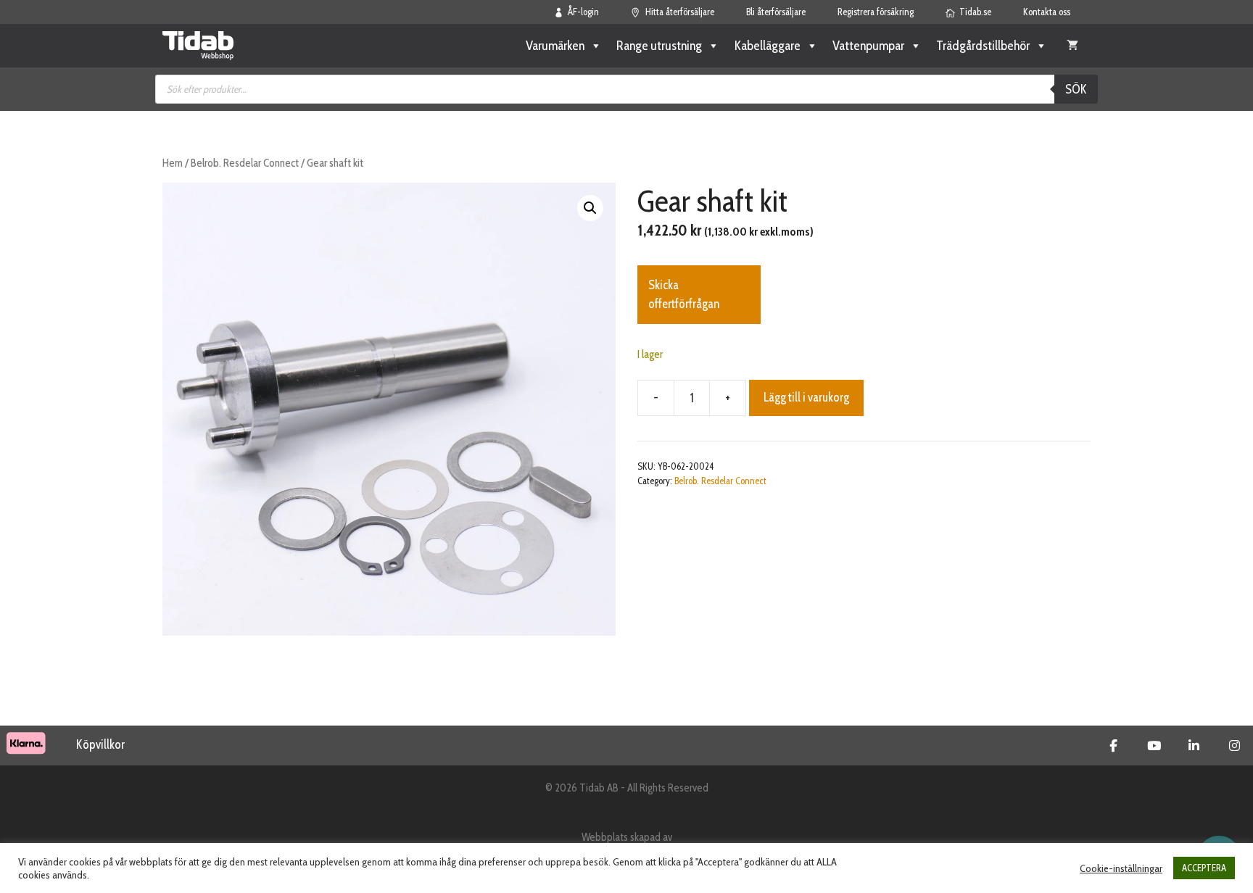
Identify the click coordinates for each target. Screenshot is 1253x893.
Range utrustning (659, 46)
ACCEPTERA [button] (1204, 867)
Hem (172, 163)
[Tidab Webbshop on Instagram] (1234, 746)
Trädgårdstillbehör (983, 46)
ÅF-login (583, 11)
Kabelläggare (767, 46)
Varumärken (555, 46)
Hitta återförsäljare (679, 11)
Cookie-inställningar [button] (1121, 868)
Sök (1076, 89)
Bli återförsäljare (776, 11)
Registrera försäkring (876, 11)
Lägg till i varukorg (806, 397)
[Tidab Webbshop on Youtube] (1154, 746)
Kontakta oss (1046, 11)
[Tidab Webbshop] (197, 45)
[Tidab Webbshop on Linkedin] (1193, 746)
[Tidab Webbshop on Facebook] (1113, 746)
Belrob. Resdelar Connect (245, 163)
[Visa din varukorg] (1072, 45)
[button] (590, 208)
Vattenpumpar (868, 46)
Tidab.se (975, 11)
